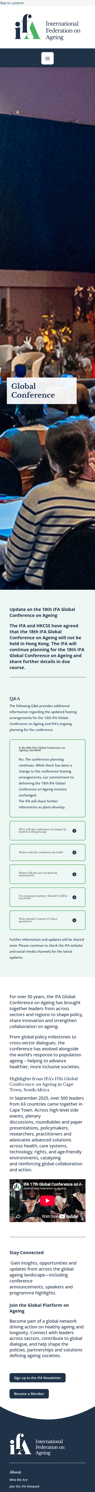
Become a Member (29, 1393)
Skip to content (12, 3)
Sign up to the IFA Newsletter (37, 1378)
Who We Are (19, 1480)
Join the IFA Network (25, 1486)
